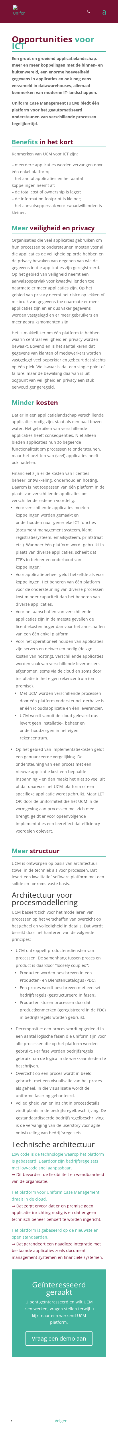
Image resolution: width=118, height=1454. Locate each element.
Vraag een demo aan (59, 1338)
